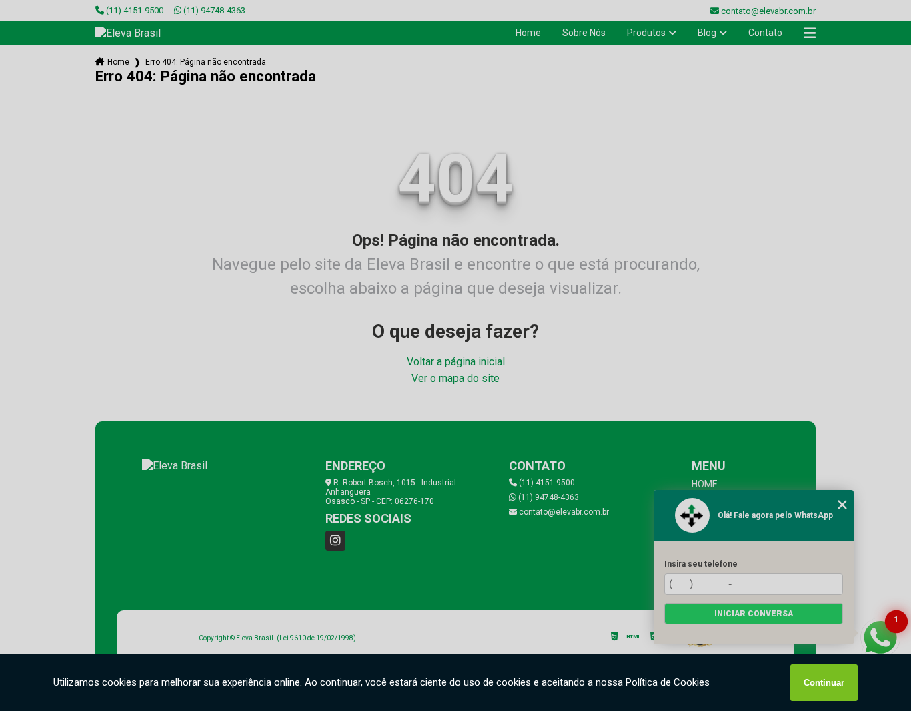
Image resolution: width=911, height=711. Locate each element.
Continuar (824, 683)
